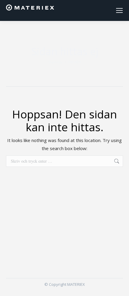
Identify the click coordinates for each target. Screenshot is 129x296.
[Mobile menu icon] (119, 10)
